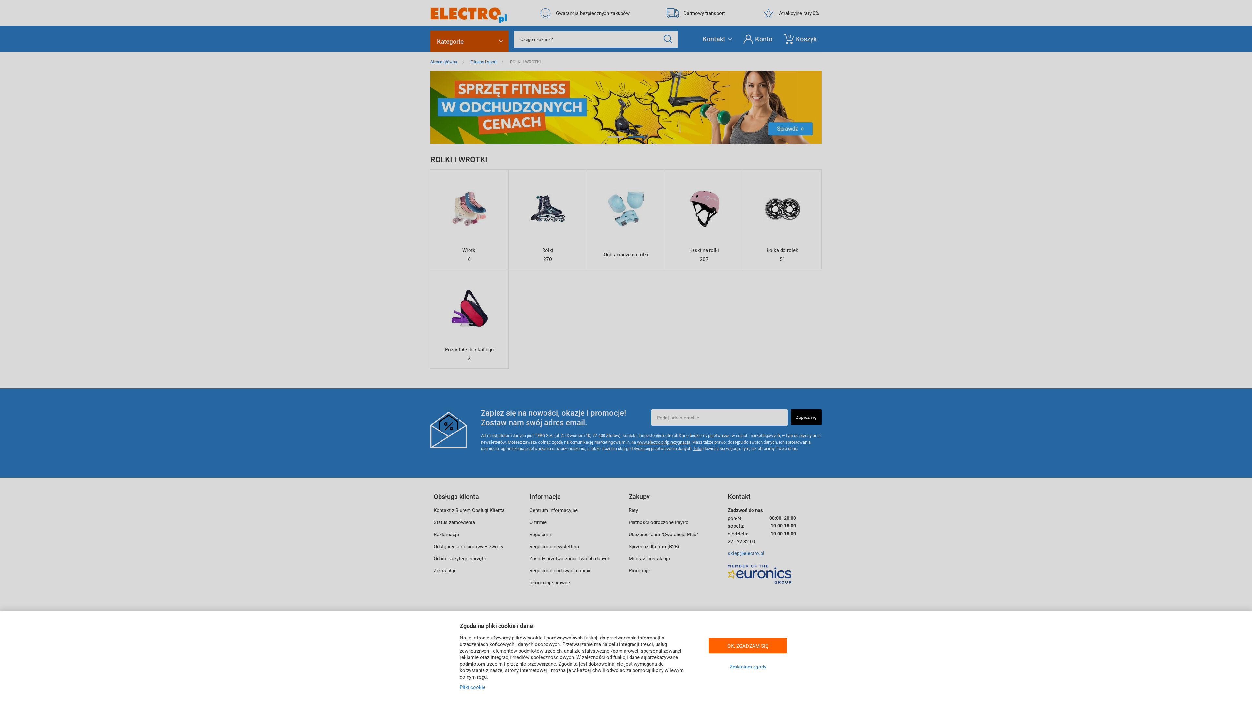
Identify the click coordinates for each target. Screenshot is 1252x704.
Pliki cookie (472, 687)
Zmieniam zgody (748, 666)
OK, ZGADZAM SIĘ (747, 645)
